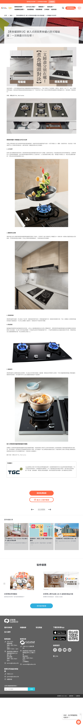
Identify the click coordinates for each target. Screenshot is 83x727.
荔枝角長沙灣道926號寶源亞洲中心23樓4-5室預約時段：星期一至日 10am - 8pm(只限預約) (29, 656)
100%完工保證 (30, 7)
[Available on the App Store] (59, 632)
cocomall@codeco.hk (29, 664)
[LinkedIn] (69, 650)
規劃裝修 (41, 7)
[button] (6, 537)
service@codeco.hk (13, 663)
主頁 (5, 15)
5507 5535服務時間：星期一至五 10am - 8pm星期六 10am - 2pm (12, 645)
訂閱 (31, 689)
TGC (26, 467)
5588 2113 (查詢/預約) (28, 647)
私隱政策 (78, 696)
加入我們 (7, 632)
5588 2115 (10, 674)
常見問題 (39, 627)
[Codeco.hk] (6, 8)
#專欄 (6, 545)
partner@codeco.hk (13, 676)
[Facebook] (55, 650)
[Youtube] (65, 650)
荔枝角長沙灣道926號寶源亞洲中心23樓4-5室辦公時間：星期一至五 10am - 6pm (12, 655)
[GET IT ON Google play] (59, 638)
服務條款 (71, 696)
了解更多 (51, 1)
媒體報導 (23, 627)
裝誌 (11, 15)
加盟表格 (9, 679)
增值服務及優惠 (19, 9)
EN (57, 656)
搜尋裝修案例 (18, 7)
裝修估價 (49, 7)
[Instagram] (60, 650)
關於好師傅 (8, 627)
